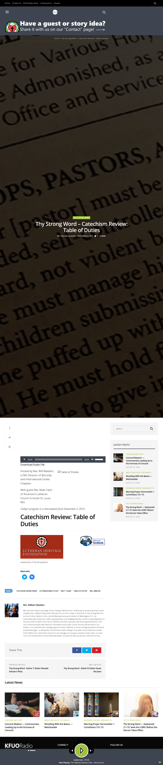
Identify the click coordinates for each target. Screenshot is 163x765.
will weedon (95, 591)
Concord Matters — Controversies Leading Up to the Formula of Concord (139, 460)
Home (7, 3)
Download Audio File (32, 464)
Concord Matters (134, 454)
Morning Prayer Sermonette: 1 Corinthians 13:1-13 (140, 493)
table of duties (80, 591)
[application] (63, 459)
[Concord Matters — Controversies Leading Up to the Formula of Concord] (118, 457)
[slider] (99, 459)
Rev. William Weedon (66, 236)
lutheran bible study (49, 591)
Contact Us (16, 3)
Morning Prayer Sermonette (140, 488)
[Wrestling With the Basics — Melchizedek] (118, 476)
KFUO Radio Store (30, 3)
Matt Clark (66, 591)
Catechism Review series (27, 591)
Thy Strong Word (81, 218)
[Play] (24, 459)
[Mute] (92, 459)
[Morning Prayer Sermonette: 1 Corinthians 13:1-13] (118, 491)
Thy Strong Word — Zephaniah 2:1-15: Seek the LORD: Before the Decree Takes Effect (140, 510)
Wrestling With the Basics (138, 472)
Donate (57, 3)
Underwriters (46, 3)
